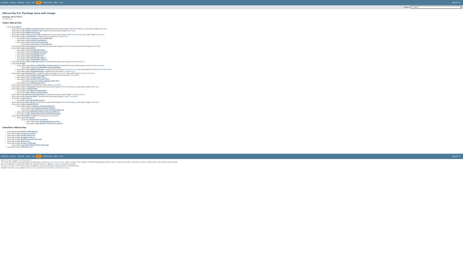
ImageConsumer (87, 73)
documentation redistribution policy (56, 168)
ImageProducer (77, 62)
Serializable (53, 116)
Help (61, 3)
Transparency (61, 36)
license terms (32, 168)
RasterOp (102, 29)
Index (56, 3)
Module (13, 3)
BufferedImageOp (76, 29)
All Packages (7, 19)
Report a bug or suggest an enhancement (16, 160)
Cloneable (61, 73)
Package (21, 3)
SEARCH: (407, 7)
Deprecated (47, 3)
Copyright (4, 166)
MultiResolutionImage (94, 65)
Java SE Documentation (56, 162)
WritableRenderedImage (100, 69)
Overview (4, 3)
